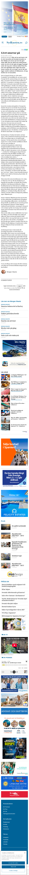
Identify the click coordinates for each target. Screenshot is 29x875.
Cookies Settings (13, 870)
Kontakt (5, 824)
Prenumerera (4, 36)
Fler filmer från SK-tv (7, 655)
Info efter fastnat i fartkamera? (13, 596)
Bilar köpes (6, 589)
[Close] (24, 852)
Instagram (5, 837)
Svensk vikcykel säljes (10, 604)
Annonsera (6, 829)
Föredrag (5, 826)
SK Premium (6, 807)
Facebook (5, 839)
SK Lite (5, 811)
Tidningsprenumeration (9, 813)
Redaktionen (6, 822)
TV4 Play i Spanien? (9, 613)
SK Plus (5, 809)
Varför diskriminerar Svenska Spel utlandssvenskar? (14, 599)
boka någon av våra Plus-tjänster (12, 288)
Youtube (5, 844)
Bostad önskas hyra (9, 607)
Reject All (13, 866)
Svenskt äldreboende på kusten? (13, 592)
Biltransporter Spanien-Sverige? (13, 616)
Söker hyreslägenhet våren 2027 (13, 610)
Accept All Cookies (13, 863)
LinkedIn (5, 842)
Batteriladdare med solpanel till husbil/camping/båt (13, 585)
